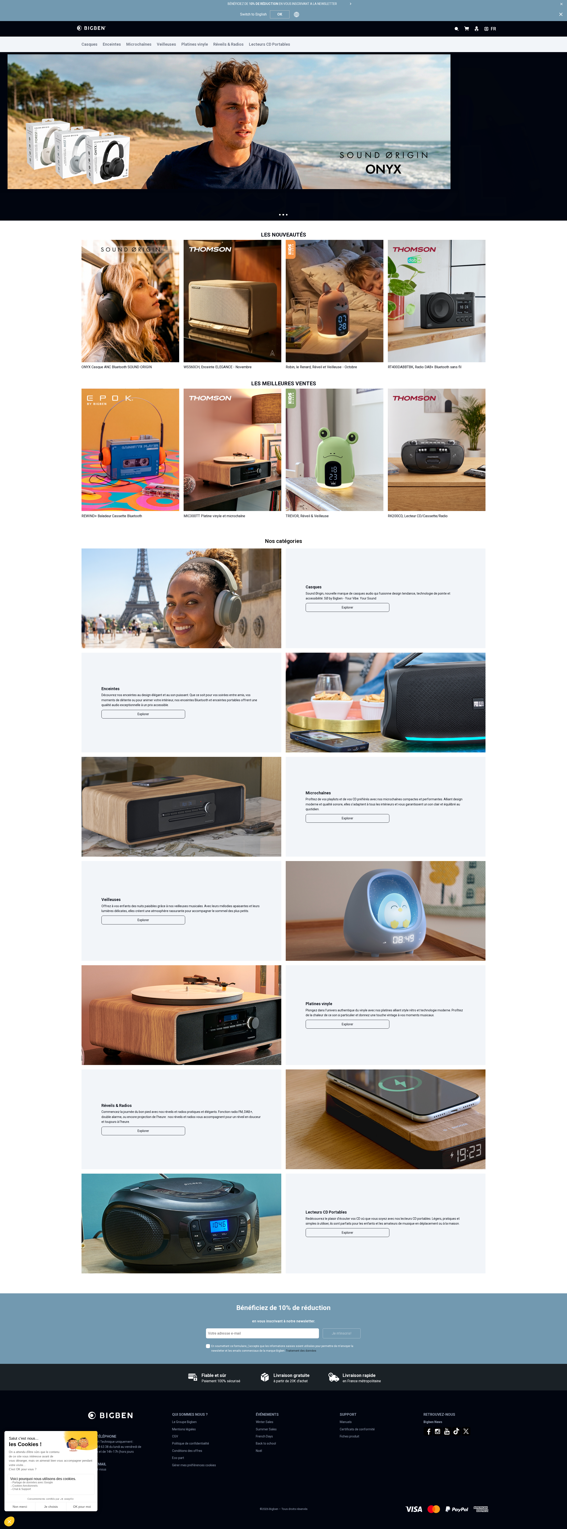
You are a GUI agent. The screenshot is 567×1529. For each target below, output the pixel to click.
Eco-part (178, 1458)
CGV (175, 1436)
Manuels (346, 1422)
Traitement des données (301, 1350)
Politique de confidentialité (190, 1443)
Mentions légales (184, 1429)
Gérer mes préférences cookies (194, 1465)
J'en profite (31, 162)
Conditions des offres (187, 1451)
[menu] (283, 44)
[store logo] (91, 28)
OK (279, 14)
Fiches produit (349, 1436)
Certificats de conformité (357, 1429)
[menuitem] (92, 44)
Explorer (347, 607)
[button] (280, 215)
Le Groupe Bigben (184, 1422)
